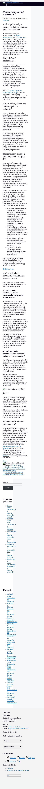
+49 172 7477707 (14, 726)
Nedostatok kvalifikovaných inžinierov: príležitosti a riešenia (13, 473)
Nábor (9, 666)
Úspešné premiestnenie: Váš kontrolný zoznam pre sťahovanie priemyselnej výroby (14, 469)
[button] (12, 741)
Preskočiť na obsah (6, 1)
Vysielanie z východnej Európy (10, 626)
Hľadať (5, 482)
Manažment (11, 658)
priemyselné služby (11, 643)
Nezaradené (11, 697)
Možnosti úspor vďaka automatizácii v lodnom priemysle (11, 524)
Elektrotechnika (12, 622)
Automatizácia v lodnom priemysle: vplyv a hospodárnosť (11, 537)
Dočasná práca (16, 465)
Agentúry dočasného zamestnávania (12, 701)
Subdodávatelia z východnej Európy (12, 692)
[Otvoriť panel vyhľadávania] (4, 5)
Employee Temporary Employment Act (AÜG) (12, 91)
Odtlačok (10, 768)
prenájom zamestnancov (11, 36)
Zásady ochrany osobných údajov (18, 770)
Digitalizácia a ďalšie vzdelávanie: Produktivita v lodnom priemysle (11, 565)
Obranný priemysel (10, 683)
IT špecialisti (10, 646)
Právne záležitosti (10, 679)
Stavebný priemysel (10, 619)
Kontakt (6, 456)
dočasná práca (21, 37)
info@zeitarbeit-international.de (18, 728)
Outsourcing (11, 664)
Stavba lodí (9, 687)
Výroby (9, 677)
